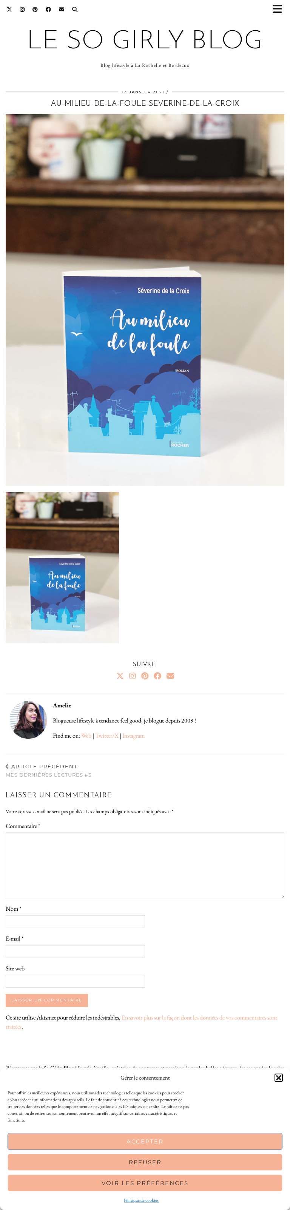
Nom (13, 909)
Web (86, 736)
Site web (15, 968)
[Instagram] (22, 9)
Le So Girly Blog (145, 42)
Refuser (145, 1162)
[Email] (62, 9)
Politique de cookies (141, 1200)
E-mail (14, 938)
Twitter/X (107, 736)
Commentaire (23, 826)
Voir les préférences (145, 1183)
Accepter (145, 1141)
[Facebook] (48, 9)
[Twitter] (9, 9)
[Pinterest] (35, 9)
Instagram (133, 736)
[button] (280, 9)
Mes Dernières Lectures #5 (48, 770)
